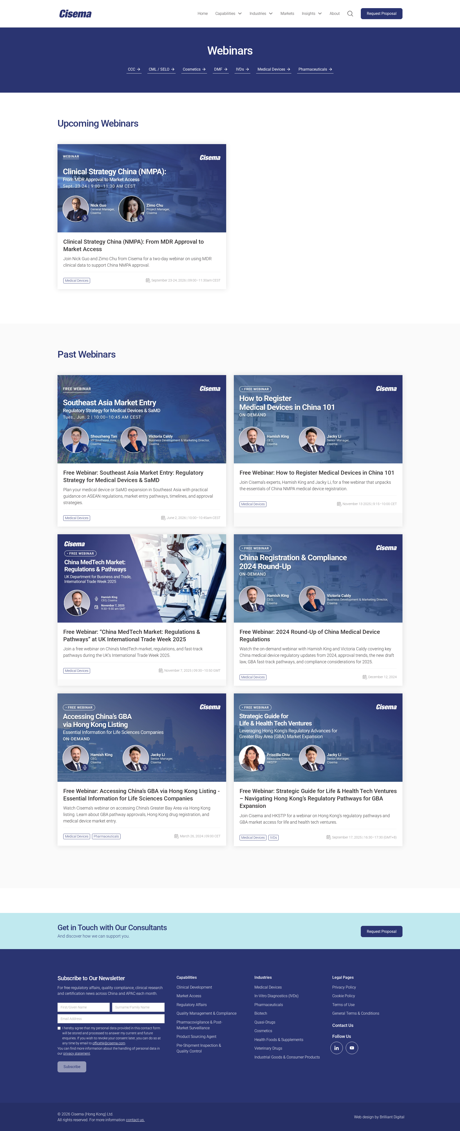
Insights (308, 13)
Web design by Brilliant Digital (379, 1117)
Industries (258, 13)
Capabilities (225, 13)
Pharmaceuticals (106, 836)
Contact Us (342, 1025)
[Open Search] (350, 13)
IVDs (273, 837)
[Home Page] (75, 13)
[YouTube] (352, 1048)
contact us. (135, 1120)
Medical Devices (76, 280)
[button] (229, 13)
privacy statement (76, 1053)
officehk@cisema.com (108, 1043)
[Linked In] (336, 1048)
